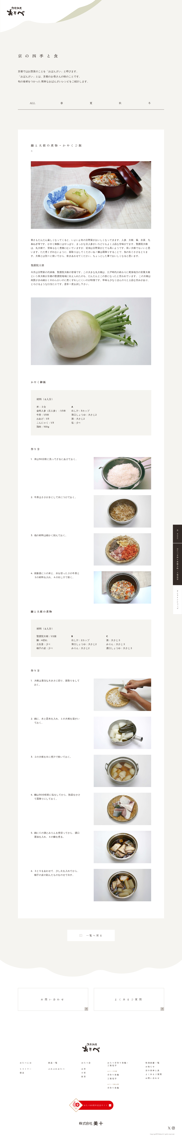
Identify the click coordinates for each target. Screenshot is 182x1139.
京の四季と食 (152, 1070)
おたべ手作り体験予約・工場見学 (177, 564)
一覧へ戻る (94, 935)
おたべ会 (86, 1062)
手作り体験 (113, 1074)
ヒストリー (26, 1068)
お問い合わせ (53, 999)
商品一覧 (53, 1062)
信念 (22, 1072)
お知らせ (150, 1066)
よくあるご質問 (129, 999)
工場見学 (112, 1078)
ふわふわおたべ (56, 1068)
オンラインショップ (177, 600)
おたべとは (26, 1062)
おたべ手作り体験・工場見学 (118, 1064)
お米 (83, 1068)
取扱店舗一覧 (152, 1062)
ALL (32, 103)
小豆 (83, 1072)
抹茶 (83, 1076)
